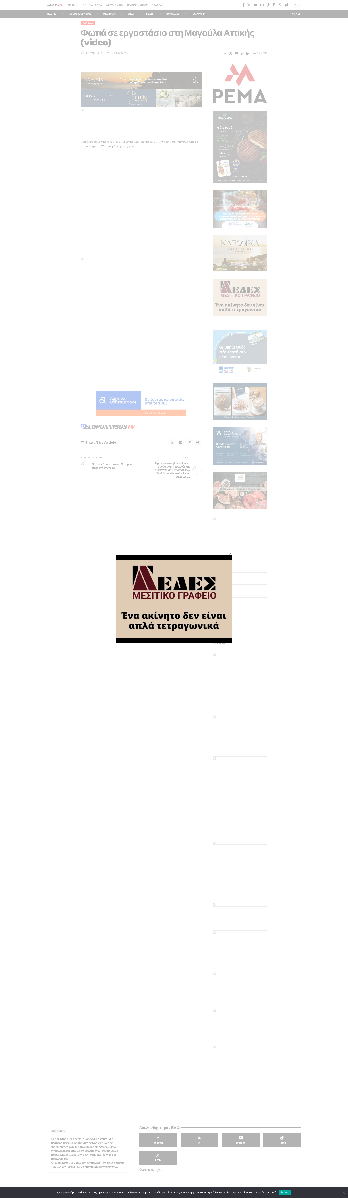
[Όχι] (343, 1192)
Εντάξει (285, 1192)
